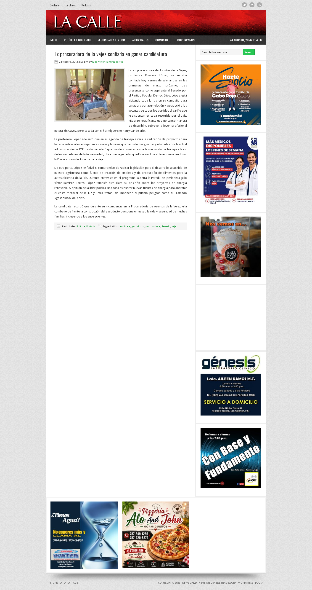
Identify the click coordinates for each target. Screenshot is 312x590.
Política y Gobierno (77, 40)
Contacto (55, 5)
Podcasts (87, 5)
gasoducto (138, 226)
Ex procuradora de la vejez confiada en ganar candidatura (110, 54)
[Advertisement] (206, 23)
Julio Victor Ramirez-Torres (107, 61)
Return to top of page (63, 582)
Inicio (53, 40)
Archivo (70, 5)
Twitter (244, 5)
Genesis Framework (223, 582)
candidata (124, 226)
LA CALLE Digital (99, 22)
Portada (90, 226)
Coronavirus (186, 40)
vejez (175, 226)
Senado (165, 226)
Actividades (140, 40)
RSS (259, 5)
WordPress (245, 582)
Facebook (252, 5)
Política (81, 226)
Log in (259, 582)
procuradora (152, 226)
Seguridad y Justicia (111, 40)
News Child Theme (193, 582)
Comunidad (162, 40)
